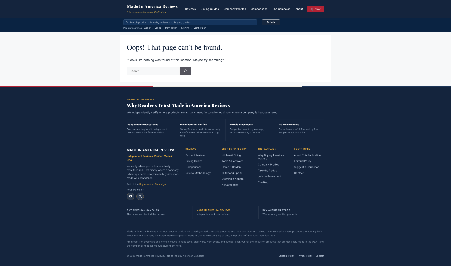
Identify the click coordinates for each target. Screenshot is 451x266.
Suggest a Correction (306, 167)
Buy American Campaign (152, 184)
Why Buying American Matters (271, 157)
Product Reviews (195, 155)
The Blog (263, 182)
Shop (318, 9)
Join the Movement (269, 176)
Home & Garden (231, 167)
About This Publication (307, 155)
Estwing (185, 27)
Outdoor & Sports (232, 173)
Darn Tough (171, 27)
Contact (299, 173)
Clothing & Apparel (233, 178)
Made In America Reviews (152, 6)
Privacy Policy (305, 255)
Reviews (190, 9)
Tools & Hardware (232, 161)
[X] (140, 196)
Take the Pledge (267, 170)
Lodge (158, 27)
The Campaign (281, 9)
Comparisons (259, 9)
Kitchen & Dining (231, 155)
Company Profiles (235, 9)
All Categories (230, 184)
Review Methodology (198, 173)
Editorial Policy (302, 161)
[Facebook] (130, 196)
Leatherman (200, 27)
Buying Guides (210, 9)
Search (271, 22)
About (299, 9)
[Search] (185, 71)
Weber (147, 27)
